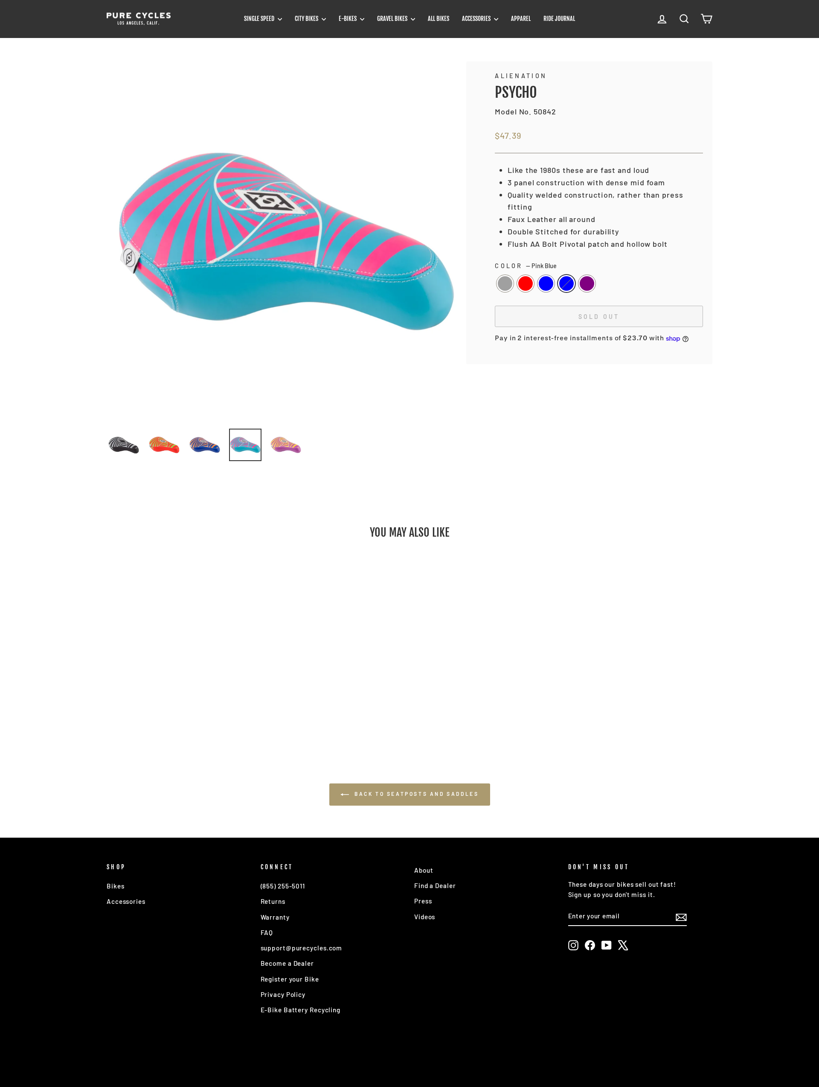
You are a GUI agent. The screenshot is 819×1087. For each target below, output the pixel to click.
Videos (424, 916)
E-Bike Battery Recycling (301, 1010)
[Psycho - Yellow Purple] (202, 711)
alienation (521, 75)
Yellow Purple (586, 283)
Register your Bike (290, 979)
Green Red (525, 283)
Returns (273, 901)
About (423, 870)
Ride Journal (559, 18)
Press (423, 901)
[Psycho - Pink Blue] (190, 711)
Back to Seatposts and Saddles (415, 794)
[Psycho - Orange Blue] (179, 711)
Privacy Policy (283, 994)
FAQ (267, 932)
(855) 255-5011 (283, 886)
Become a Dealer (287, 963)
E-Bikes (348, 18)
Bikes (116, 886)
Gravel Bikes (393, 18)
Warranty (275, 917)
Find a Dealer (435, 885)
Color (526, 265)
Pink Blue (566, 283)
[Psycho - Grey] (156, 711)
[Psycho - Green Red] (167, 711)
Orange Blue (546, 283)
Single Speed (260, 18)
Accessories (477, 18)
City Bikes (307, 18)
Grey (505, 283)
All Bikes (438, 18)
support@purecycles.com (302, 948)
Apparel (521, 18)
